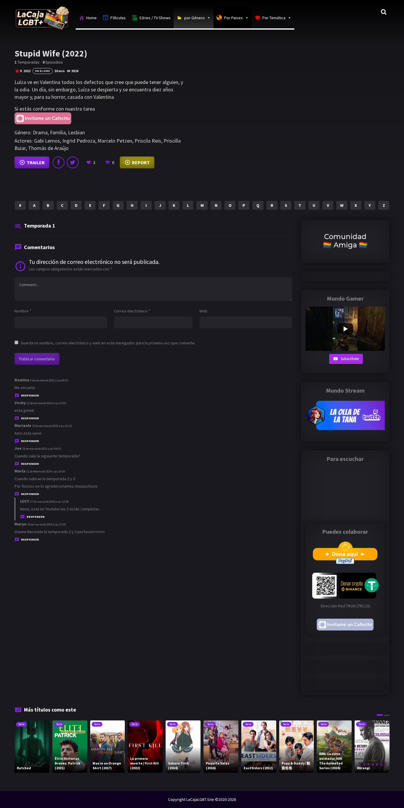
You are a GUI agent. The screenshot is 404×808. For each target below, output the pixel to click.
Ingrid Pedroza (78, 140)
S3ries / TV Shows (155, 17)
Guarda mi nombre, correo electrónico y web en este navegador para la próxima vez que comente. (108, 343)
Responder (30, 395)
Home (91, 17)
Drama (40, 132)
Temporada (39, 225)
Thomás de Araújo (48, 148)
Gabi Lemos (47, 140)
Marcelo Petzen (115, 140)
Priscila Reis (148, 140)
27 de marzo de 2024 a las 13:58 (49, 502)
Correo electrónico (132, 311)
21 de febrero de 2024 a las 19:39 (45, 471)
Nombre (22, 311)
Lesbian (76, 132)
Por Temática (273, 17)
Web (203, 311)
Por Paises (233, 17)
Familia (58, 132)
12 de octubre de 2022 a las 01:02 (46, 403)
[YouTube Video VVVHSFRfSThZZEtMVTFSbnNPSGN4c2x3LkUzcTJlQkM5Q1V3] (345, 329)
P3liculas (118, 17)
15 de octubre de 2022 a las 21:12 (52, 426)
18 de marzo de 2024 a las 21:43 (47, 524)
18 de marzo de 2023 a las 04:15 (41, 449)
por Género (194, 17)
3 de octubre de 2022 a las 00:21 (49, 380)
